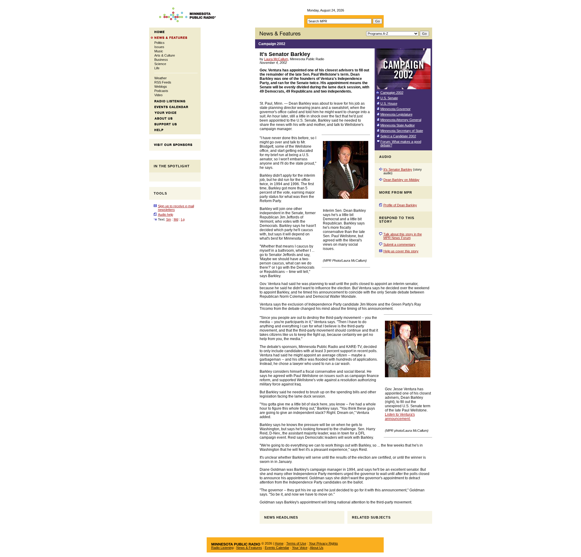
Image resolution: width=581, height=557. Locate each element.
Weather (160, 78)
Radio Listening (222, 547)
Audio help (165, 214)
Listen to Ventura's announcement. (400, 416)
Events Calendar (277, 547)
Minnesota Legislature (396, 114)
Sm (168, 219)
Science (160, 64)
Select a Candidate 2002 (398, 136)
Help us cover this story (401, 251)
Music (158, 51)
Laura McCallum (276, 59)
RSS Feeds (162, 82)
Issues (159, 47)
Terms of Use (296, 543)
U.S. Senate (389, 98)
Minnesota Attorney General (400, 120)
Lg (183, 219)
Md (176, 219)
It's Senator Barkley (397, 169)
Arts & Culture (164, 55)
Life (156, 68)
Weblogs (160, 86)
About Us (316, 547)
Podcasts (161, 91)
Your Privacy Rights (323, 543)
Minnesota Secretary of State (401, 131)
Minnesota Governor (395, 109)
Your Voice (299, 547)
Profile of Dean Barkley (400, 205)
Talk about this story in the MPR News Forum (402, 236)
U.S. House (388, 103)
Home (279, 543)
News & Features (249, 547)
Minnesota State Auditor (397, 125)
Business (161, 59)
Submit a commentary (399, 244)
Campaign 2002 (271, 44)
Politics (159, 42)
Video (158, 95)
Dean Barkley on (401, 180)
